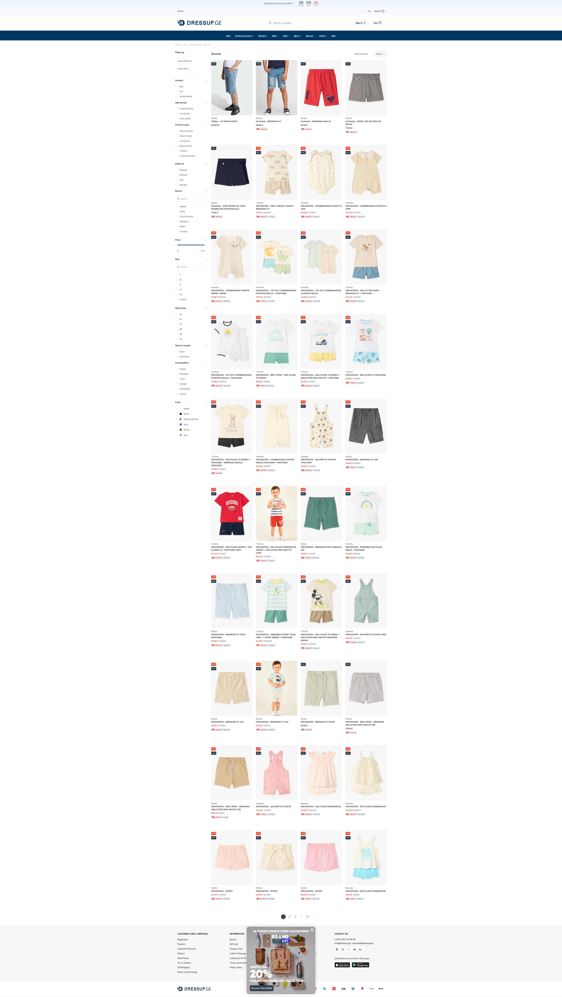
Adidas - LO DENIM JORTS (224, 121)
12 (307, 917)
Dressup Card (236, 948)
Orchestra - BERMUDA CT (268, 121)
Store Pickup (183, 958)
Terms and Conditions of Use (243, 962)
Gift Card (234, 944)
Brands (180, 11)
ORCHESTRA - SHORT (222, 891)
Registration (182, 939)
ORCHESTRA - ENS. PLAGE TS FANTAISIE (366, 375)
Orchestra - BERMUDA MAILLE (316, 121)
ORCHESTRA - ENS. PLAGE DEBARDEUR (321, 806)
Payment (181, 944)
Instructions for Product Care (243, 958)
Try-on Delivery (184, 962)
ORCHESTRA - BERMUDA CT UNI (362, 459)
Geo (369, 11)
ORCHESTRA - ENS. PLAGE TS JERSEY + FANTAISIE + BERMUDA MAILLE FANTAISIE (230, 462)
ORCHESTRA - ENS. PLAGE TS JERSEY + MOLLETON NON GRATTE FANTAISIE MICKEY (320, 637)
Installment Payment (186, 948)
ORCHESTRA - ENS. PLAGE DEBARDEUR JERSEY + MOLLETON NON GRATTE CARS (276, 550)
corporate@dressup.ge (362, 943)
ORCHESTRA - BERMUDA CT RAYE (318, 722)
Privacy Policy (236, 967)
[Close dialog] (312, 929)
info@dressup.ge (342, 943)
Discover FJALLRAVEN (261, 988)
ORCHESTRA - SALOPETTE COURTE (273, 806)
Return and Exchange (187, 971)
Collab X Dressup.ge (239, 953)
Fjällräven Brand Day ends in (278, 3)
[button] (196, 933)
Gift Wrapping (183, 967)
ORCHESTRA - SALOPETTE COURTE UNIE (366, 634)
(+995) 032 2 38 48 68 (345, 939)
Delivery (181, 953)
